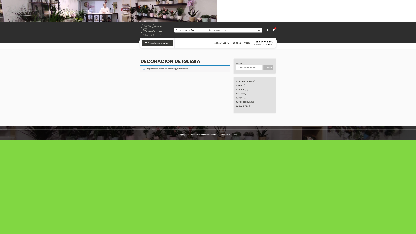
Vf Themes (232, 134)
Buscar (239, 63)
